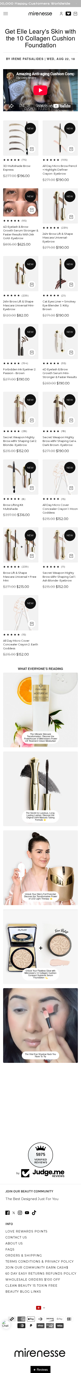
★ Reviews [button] (40, 1369)
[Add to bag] (32, 149)
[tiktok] (34, 1212)
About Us (14, 1243)
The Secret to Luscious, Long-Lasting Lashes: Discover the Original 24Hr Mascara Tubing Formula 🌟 (40, 816)
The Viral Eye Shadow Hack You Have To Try (40, 1055)
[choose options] (71, 149)
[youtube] (27, 1212)
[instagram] (20, 1213)
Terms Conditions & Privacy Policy (39, 1261)
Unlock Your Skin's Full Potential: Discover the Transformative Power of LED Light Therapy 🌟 (40, 896)
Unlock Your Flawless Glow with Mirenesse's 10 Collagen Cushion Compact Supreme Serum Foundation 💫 (40, 974)
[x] (14, 1212)
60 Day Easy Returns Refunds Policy (40, 1273)
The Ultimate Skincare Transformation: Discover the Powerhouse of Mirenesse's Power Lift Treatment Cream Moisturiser (40, 737)
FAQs (10, 1249)
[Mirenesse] (41, 13)
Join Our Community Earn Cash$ (36, 1267)
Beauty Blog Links (23, 1291)
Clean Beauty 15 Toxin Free (31, 1285)
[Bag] (75, 13)
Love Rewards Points (26, 1231)
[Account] (61, 13)
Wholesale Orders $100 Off (32, 1279)
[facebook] (7, 1213)
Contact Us (16, 1237)
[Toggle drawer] (5, 13)
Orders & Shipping (23, 1255)
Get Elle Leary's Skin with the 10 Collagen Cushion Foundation (40, 38)
